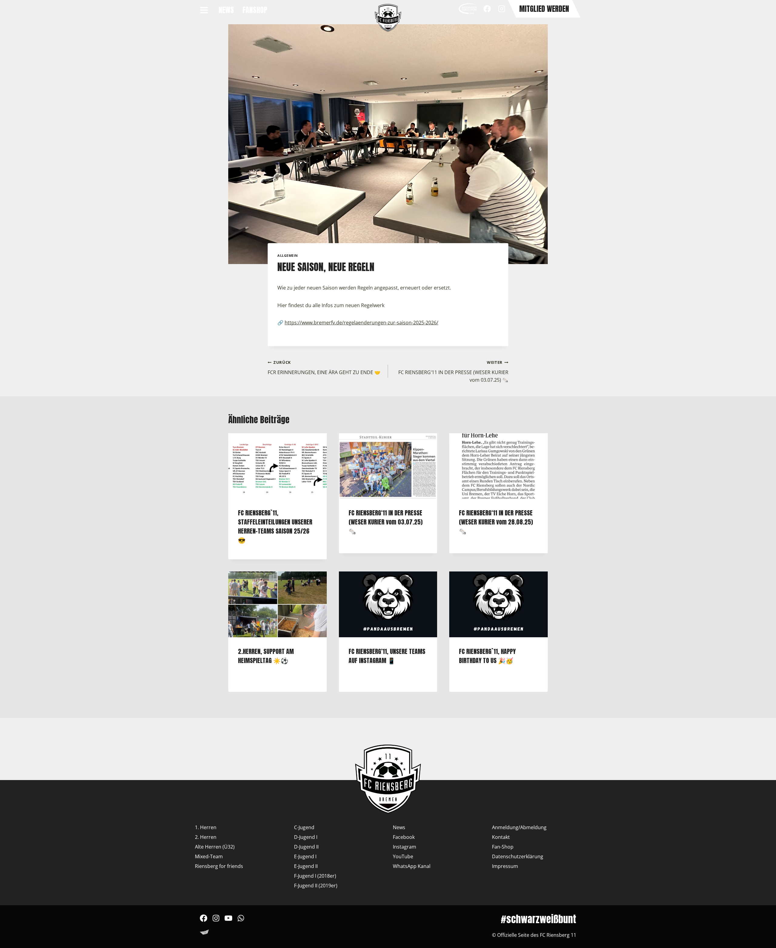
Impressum (505, 866)
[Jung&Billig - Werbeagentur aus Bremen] (204, 933)
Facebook (404, 837)
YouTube (403, 856)
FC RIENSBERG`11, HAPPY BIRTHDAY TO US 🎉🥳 (487, 656)
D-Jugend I (305, 837)
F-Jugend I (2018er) (315, 876)
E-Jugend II (306, 866)
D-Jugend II (306, 846)
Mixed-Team (209, 856)
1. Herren (205, 827)
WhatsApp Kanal (411, 866)
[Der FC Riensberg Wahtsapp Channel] (241, 921)
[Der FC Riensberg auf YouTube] (228, 921)
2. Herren (205, 837)
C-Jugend (304, 827)
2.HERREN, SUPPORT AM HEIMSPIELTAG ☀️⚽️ (266, 656)
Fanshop (254, 10)
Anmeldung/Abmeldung (519, 827)
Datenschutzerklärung (517, 856)
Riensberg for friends (219, 866)
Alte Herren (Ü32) (215, 846)
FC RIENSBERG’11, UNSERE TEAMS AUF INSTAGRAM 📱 (387, 656)
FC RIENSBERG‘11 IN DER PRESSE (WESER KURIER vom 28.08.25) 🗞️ (496, 522)
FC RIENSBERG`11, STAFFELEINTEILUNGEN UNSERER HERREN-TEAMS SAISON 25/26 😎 (275, 526)
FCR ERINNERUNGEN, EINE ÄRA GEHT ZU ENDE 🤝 (324, 368)
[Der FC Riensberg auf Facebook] (203, 921)
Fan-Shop (502, 846)
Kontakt (501, 837)
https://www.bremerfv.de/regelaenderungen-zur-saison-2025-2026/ (361, 322)
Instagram (404, 846)
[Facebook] (487, 9)
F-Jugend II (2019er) (315, 885)
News (226, 10)
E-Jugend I (305, 856)
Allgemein (287, 255)
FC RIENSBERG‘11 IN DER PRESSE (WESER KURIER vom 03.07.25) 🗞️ (453, 371)
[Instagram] (501, 9)
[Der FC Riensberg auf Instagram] (216, 921)
